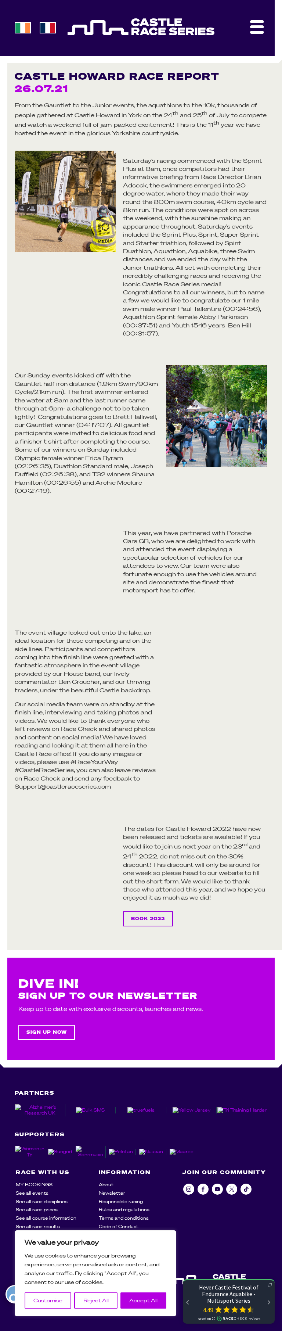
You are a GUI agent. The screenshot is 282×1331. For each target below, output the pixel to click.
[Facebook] (203, 1189)
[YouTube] (217, 1189)
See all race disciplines (42, 1201)
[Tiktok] (246, 1189)
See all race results (38, 1226)
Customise (47, 1300)
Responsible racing (121, 1201)
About (106, 1184)
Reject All (96, 1300)
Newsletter (112, 1193)
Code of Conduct (118, 1226)
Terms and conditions (124, 1218)
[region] (95, 1273)
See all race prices (37, 1209)
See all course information (46, 1218)
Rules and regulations (124, 1209)
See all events (32, 1193)
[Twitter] (231, 1189)
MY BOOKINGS (34, 1184)
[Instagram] (188, 1189)
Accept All (143, 1300)
